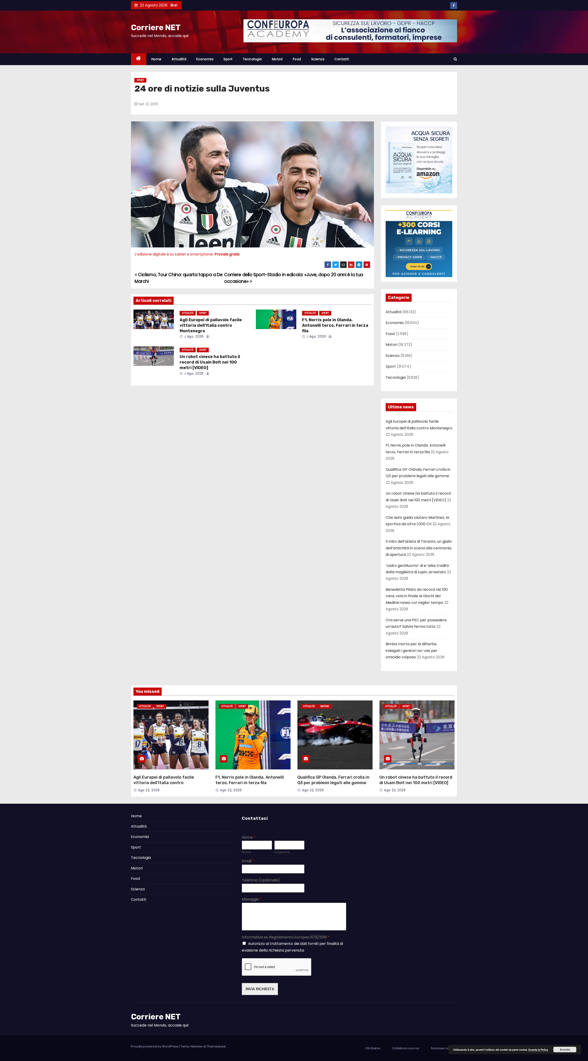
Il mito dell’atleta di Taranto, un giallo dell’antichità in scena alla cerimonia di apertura (419, 548)
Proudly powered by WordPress (155, 1046)
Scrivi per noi (440, 1048)
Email (248, 861)
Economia (204, 59)
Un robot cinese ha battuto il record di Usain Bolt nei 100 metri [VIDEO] (210, 362)
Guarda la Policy (538, 1049)
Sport (228, 59)
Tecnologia (252, 59)
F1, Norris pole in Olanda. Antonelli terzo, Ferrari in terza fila (335, 325)
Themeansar (216, 1046)
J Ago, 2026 (193, 336)
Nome (248, 837)
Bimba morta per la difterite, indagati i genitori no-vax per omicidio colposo (412, 650)
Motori (277, 59)
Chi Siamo (373, 1048)
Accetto (565, 1049)
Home (156, 59)
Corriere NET (156, 27)
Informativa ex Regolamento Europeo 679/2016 (286, 937)
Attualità (179, 59)
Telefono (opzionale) (261, 880)
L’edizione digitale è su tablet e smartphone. (187, 254)
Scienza (318, 59)
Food (297, 59)
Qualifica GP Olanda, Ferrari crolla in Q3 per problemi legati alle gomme (333, 780)
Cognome (282, 852)
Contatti (341, 59)
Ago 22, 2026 (149, 790)
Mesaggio (252, 899)
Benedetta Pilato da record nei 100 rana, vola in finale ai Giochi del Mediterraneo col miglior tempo (417, 596)
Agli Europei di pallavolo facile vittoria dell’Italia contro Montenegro (211, 325)
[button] (455, 59)
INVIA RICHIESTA (260, 989)
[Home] (138, 59)
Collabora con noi (405, 1048)
